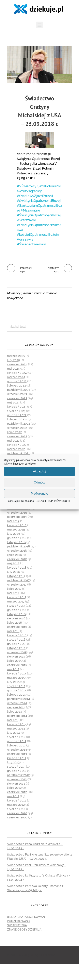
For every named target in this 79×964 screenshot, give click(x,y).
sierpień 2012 (16, 783)
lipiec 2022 (14, 432)
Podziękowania (18, 921)
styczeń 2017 (16, 605)
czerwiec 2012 (17, 792)
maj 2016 (13, 631)
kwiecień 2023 (17, 406)
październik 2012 (18, 775)
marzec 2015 (16, 677)
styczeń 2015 (16, 686)
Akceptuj (39, 471)
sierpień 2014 (16, 707)
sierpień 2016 (16, 618)
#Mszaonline (30, 210)
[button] (39, 25)
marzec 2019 (16, 529)
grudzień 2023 (17, 381)
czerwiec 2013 (17, 754)
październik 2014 (18, 698)
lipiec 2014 (14, 711)
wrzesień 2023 (17, 394)
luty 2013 (13, 762)
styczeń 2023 (16, 411)
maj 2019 (13, 521)
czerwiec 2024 (17, 364)
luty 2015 (13, 682)
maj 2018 (13, 563)
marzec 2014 (16, 728)
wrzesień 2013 (17, 749)
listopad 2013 (16, 745)
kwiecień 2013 (16, 758)
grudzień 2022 (17, 415)
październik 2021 (18, 453)
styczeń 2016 (16, 639)
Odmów (39, 482)
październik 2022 (18, 423)
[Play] (40, 140)
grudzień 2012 (16, 770)
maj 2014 (13, 720)
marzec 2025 (16, 355)
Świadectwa (17, 925)
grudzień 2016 (17, 610)
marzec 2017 (16, 601)
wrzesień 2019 (17, 512)
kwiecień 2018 (17, 567)
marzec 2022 (16, 449)
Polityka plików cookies (20, 500)
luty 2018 (13, 571)
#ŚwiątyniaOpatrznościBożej (39, 201)
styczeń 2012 (16, 809)
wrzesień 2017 (17, 584)
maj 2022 (13, 440)
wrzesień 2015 (17, 652)
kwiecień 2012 (16, 800)
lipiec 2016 (14, 622)
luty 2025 (13, 360)
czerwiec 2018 (17, 559)
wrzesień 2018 (17, 550)
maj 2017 (13, 593)
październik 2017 (18, 580)
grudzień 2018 (17, 538)
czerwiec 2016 (17, 626)
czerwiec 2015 (17, 665)
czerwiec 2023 (17, 398)
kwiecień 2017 (16, 597)
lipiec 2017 (14, 588)
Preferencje (39, 493)
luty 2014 (13, 732)
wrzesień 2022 (17, 427)
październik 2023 (18, 389)
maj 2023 (13, 402)
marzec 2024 (16, 377)
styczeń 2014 (16, 737)
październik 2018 (18, 546)
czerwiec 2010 (17, 813)
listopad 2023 (16, 385)
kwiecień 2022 (17, 444)
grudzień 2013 (16, 741)
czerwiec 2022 (17, 436)
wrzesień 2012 (17, 779)
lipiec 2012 (14, 787)
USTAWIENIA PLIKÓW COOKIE (53, 500)
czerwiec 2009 (17, 817)
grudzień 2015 (16, 643)
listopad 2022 (16, 419)
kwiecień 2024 (17, 372)
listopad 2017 (16, 576)
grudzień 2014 (17, 690)
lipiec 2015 (14, 660)
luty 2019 (13, 533)
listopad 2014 (16, 694)
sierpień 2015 (16, 656)
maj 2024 (13, 368)
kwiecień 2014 (17, 724)
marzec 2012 (16, 804)
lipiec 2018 (14, 555)
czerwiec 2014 (17, 715)
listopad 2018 (16, 542)
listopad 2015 (16, 648)
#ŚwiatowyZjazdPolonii (35, 196)
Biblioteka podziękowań (26, 916)
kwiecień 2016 (17, 635)
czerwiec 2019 (17, 516)
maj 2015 (13, 669)
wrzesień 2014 (17, 703)
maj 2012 (13, 796)
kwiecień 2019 (17, 525)
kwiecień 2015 (16, 673)
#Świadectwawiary (31, 244)
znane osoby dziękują (24, 929)
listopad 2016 (16, 614)
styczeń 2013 (16, 766)
